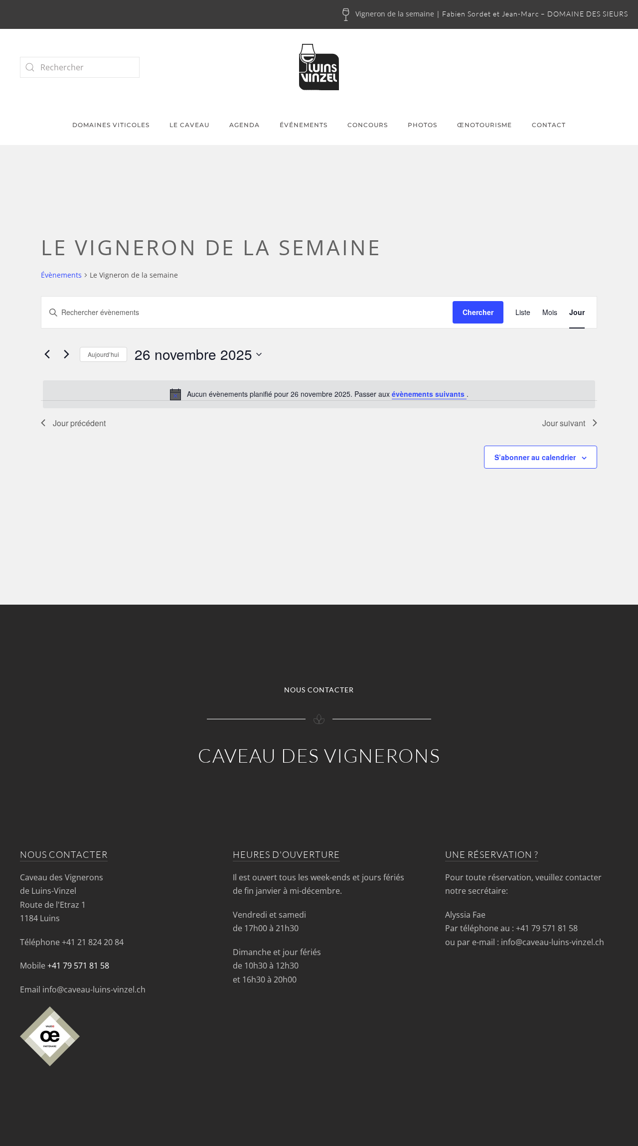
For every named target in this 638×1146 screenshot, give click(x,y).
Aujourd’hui (103, 354)
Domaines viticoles (111, 125)
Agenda (244, 125)
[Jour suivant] (66, 354)
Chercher (478, 312)
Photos (422, 125)
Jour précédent (79, 423)
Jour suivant (563, 423)
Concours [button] (367, 125)
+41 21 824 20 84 (93, 942)
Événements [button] (303, 125)
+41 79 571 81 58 (78, 965)
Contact (549, 125)
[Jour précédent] (47, 354)
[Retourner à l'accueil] (319, 67)
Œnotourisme (484, 125)
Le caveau (189, 125)
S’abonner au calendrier (535, 457)
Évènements (61, 275)
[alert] (319, 394)
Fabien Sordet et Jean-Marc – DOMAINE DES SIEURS (535, 13)
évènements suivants (429, 394)
